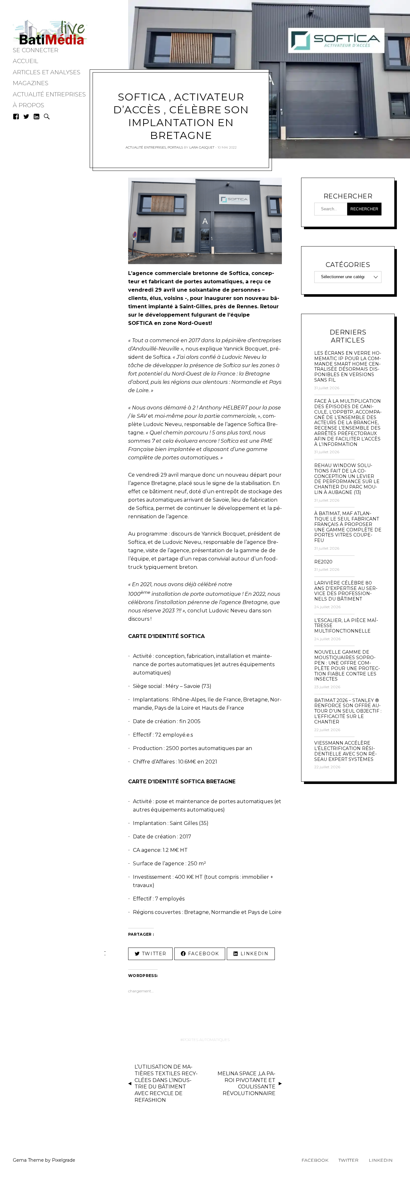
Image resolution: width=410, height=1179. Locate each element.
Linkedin (381, 1160)
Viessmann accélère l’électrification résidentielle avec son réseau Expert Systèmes (345, 751)
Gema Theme (28, 1160)
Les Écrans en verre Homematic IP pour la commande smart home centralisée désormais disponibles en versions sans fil (347, 367)
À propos (28, 105)
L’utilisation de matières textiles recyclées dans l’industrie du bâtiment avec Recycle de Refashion (166, 1083)
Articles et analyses (46, 72)
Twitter (348, 1160)
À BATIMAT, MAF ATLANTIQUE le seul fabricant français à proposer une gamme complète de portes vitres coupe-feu (347, 527)
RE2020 (323, 562)
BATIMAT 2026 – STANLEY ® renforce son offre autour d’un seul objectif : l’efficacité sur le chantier (347, 711)
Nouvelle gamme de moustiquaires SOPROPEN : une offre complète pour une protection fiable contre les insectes (347, 666)
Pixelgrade (63, 1160)
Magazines (30, 83)
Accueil (25, 61)
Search (47, 116)
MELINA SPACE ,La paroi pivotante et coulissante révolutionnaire (246, 1083)
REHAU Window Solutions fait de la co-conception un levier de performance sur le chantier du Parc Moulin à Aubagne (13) (347, 479)
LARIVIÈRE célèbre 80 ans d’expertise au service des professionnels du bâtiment (345, 591)
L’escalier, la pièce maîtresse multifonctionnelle (346, 626)
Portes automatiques (206, 1039)
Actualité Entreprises (49, 94)
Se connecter (35, 50)
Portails (175, 147)
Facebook (314, 1160)
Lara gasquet (201, 147)
